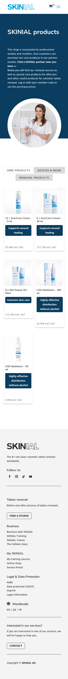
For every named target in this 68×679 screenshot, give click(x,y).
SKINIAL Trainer (16, 540)
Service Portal (15, 567)
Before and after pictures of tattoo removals (32, 505)
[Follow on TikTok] (23, 476)
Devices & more (49, 170)
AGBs (10, 582)
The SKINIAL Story (17, 544)
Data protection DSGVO (20, 586)
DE (14, 609)
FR (20, 609)
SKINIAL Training (16, 536)
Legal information (17, 594)
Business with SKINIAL (20, 531)
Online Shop (14, 563)
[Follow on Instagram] (16, 476)
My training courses (18, 559)
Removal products (34, 177)
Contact (16, 645)
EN (8, 609)
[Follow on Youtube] (30, 476)
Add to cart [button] (17, 241)
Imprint (11, 590)
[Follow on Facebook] (9, 476)
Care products (18, 170)
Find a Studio (19, 515)
